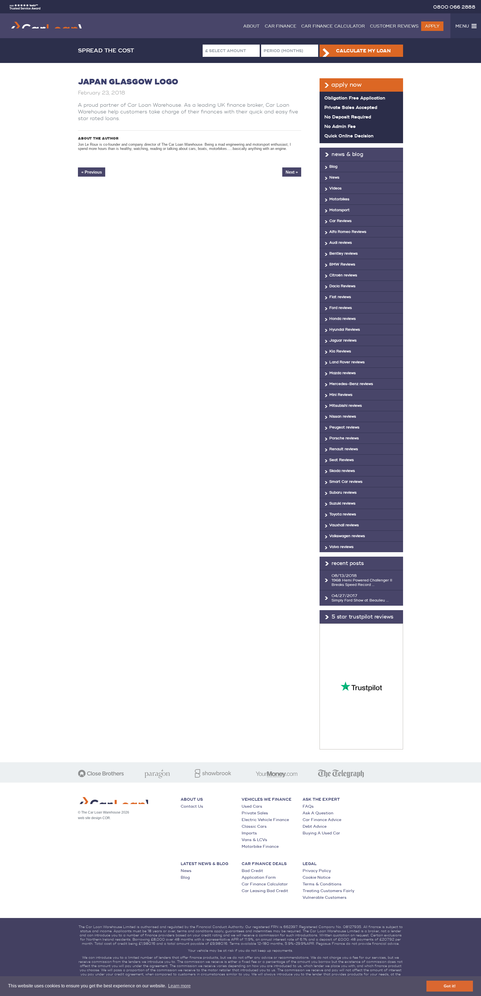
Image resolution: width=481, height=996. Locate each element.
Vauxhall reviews (344, 525)
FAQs (308, 806)
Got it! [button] (450, 986)
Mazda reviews (342, 373)
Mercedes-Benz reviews (351, 384)
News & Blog (347, 154)
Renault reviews (343, 449)
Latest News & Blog (204, 863)
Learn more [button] (179, 985)
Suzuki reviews (342, 503)
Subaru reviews (343, 492)
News (334, 177)
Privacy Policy (317, 870)
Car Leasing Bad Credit (265, 890)
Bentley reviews (343, 253)
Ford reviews (340, 308)
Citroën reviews (343, 275)
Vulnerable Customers (325, 897)
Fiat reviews (340, 297)
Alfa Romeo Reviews (347, 232)
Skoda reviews (342, 471)
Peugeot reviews (344, 427)
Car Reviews (340, 221)
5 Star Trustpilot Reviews (362, 616)
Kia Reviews (340, 351)
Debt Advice (315, 826)
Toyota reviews (342, 514)
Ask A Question (318, 813)
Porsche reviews (344, 438)
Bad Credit (252, 870)
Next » (292, 172)
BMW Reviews (342, 264)
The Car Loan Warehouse (45, 25)
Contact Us (192, 806)
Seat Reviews (341, 460)
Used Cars (252, 806)
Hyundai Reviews (344, 329)
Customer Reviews (394, 26)
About (251, 26)
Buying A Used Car (321, 833)
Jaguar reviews (343, 340)
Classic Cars (254, 826)
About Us (192, 799)
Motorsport (339, 210)
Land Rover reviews (347, 362)
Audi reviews (340, 242)
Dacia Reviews (342, 286)
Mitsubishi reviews (345, 405)
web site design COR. (94, 818)
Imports (249, 833)
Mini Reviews (340, 395)
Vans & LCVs (254, 839)
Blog (333, 166)
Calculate (363, 51)
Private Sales (255, 813)
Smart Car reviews (345, 481)
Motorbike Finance (260, 846)
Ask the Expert (321, 799)
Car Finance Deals (264, 863)
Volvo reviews (341, 547)
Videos (335, 188)
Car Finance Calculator (333, 26)
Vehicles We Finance (266, 799)
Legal (309, 863)
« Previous (91, 172)
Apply (432, 26)
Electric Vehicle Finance (265, 819)
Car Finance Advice (322, 819)
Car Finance (280, 26)
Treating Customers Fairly (328, 890)
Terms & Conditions (322, 884)
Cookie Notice (316, 877)
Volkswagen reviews (347, 536)
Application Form (259, 877)
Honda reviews (342, 318)
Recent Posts (348, 563)
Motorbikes (339, 199)
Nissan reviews (342, 416)
